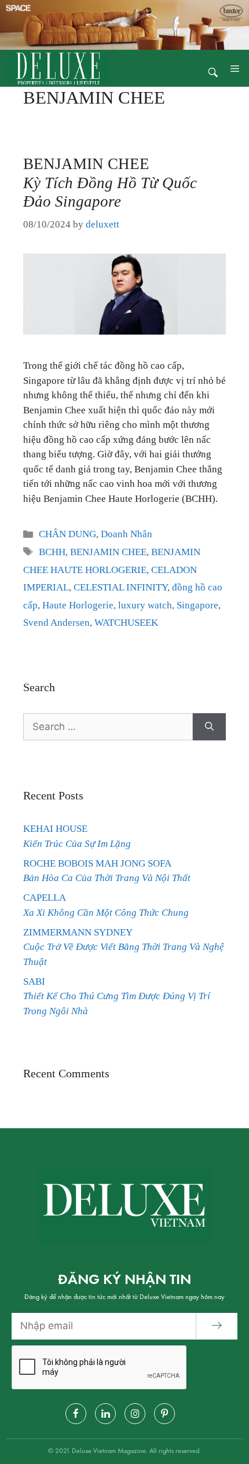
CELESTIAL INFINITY (120, 587)
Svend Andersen (56, 622)
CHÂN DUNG (67, 534)
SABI (116, 996)
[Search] (209, 727)
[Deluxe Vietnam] (58, 68)
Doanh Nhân (126, 534)
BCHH (52, 551)
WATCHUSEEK (126, 622)
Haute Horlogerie (77, 605)
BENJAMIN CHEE (110, 182)
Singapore (197, 605)
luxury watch (145, 605)
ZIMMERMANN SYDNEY (123, 947)
